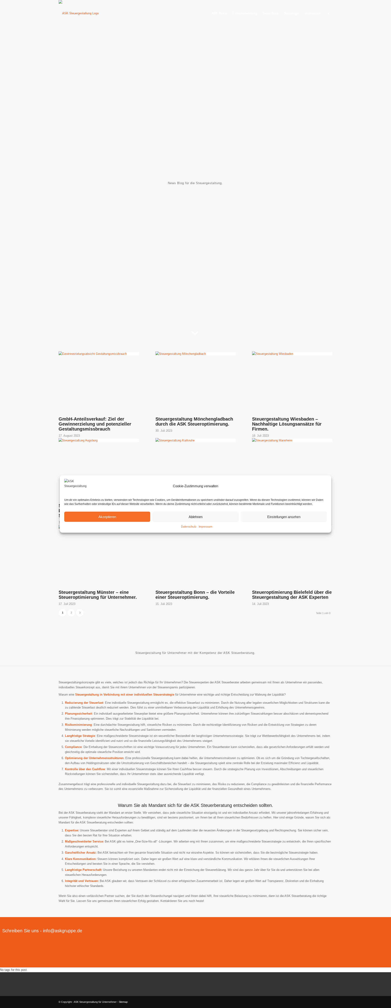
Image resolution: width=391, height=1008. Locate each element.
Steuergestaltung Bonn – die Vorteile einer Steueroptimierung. (195, 595)
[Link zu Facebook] (315, 1001)
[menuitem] (219, 13)
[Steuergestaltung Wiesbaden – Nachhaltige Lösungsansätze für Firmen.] (292, 353)
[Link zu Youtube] (322, 1001)
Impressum (205, 526)
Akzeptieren (107, 517)
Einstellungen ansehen (283, 517)
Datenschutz (188, 526)
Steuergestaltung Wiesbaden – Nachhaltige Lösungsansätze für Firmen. (287, 423)
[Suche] (328, 13)
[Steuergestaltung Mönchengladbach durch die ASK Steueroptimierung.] (195, 353)
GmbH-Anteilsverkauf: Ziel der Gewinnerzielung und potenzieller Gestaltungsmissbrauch (95, 423)
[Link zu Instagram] (329, 1001)
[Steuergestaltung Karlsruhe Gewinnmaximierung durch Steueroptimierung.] (195, 440)
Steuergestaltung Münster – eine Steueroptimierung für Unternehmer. (98, 595)
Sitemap (123, 1002)
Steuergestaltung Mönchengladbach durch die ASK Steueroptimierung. (194, 421)
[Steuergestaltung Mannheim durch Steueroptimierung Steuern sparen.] (292, 440)
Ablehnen (196, 517)
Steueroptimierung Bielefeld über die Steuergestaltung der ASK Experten (292, 595)
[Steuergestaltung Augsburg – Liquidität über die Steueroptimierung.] (99, 440)
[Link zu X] (308, 1001)
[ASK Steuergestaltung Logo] (86, 13)
